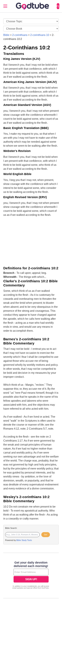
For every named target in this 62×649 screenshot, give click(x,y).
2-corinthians (19, 35)
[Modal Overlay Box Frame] (31, 575)
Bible (6, 35)
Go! (45, 534)
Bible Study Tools (24, 540)
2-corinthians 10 (39, 35)
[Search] (58, 6)
